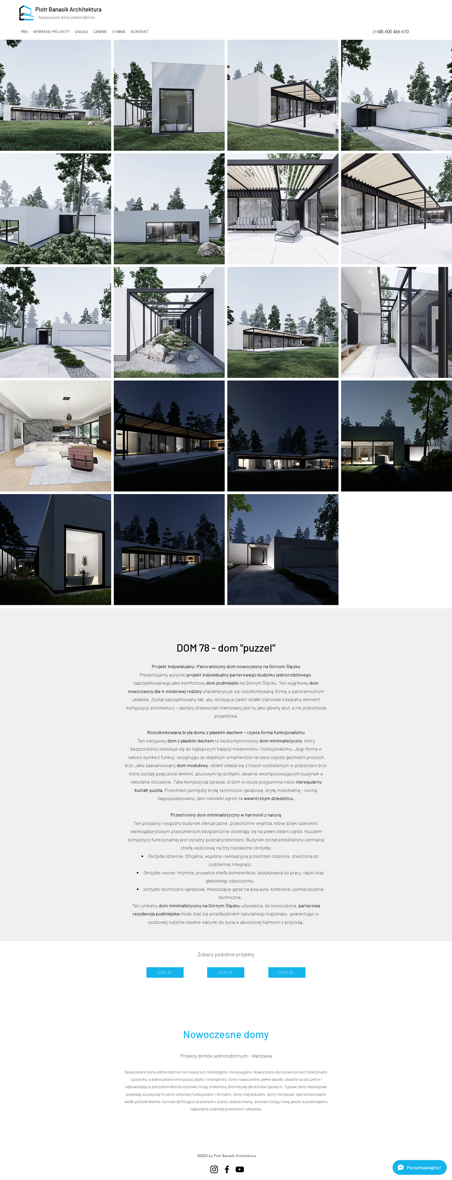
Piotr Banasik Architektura (68, 9)
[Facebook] (227, 1169)
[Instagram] (214, 1169)
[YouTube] (240, 1169)
